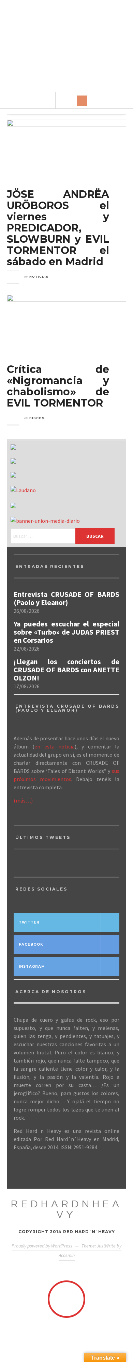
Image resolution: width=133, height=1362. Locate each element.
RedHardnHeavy (66, 1209)
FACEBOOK (31, 944)
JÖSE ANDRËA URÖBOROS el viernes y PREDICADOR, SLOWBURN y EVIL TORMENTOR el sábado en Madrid (58, 228)
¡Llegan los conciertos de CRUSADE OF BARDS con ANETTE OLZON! (66, 670)
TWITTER (29, 922)
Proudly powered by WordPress (42, 1246)
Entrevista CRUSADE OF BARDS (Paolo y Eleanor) (66, 598)
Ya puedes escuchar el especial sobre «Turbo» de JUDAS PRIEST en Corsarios (66, 632)
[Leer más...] (13, 277)
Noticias (39, 276)
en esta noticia (54, 746)
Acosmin (67, 1255)
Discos (37, 418)
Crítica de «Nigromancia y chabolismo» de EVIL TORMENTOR (58, 386)
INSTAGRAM (32, 966)
